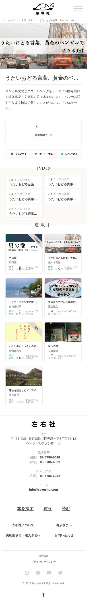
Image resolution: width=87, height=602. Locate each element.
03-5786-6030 (50, 457)
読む (66, 508)
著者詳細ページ (43, 134)
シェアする (21, 153)
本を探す (25, 508)
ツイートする (46, 153)
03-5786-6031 (50, 462)
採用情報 (43, 555)
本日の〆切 (27, 20)
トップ (11, 20)
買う (48, 508)
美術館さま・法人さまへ (23, 535)
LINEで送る (71, 153)
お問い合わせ (64, 535)
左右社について (23, 525)
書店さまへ (64, 525)
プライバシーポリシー (43, 561)
